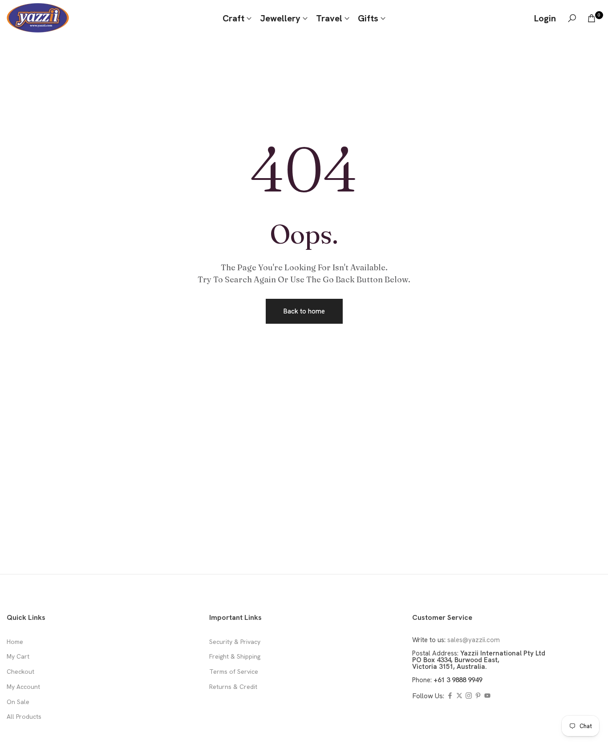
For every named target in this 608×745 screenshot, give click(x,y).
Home (15, 642)
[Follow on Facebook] (450, 696)
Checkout (20, 672)
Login (545, 18)
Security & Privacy (234, 642)
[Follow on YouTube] (487, 696)
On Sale (18, 702)
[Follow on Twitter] (459, 696)
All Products (24, 716)
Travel (329, 18)
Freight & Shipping (234, 656)
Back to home (304, 311)
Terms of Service (233, 672)
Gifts (368, 18)
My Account (23, 687)
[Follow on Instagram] (468, 696)
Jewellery (280, 18)
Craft (233, 18)
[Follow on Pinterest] (478, 696)
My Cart (18, 656)
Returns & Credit (233, 687)
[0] (591, 18)
